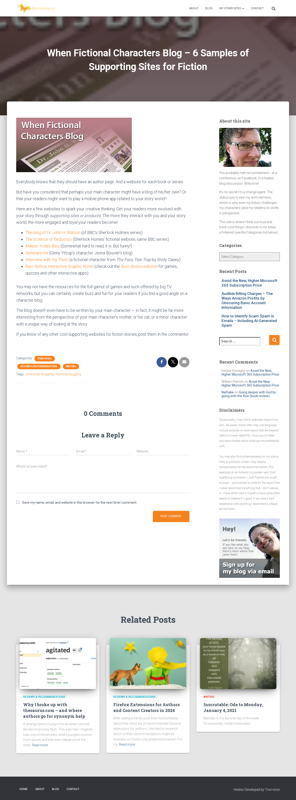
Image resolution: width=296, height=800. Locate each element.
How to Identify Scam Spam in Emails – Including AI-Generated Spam (249, 321)
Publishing (45, 358)
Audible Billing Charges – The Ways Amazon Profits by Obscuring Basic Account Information (247, 300)
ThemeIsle (272, 789)
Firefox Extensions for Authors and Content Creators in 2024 (146, 707)
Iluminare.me (36, 252)
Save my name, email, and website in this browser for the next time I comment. (79, 502)
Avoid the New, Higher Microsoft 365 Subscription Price (249, 283)
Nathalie (228, 392)
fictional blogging (68, 374)
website (139, 266)
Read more (40, 745)
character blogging (40, 374)
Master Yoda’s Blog (42, 245)
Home (24, 789)
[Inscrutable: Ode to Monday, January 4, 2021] (238, 663)
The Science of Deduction (48, 239)
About (193, 8)
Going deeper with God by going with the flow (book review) (249, 394)
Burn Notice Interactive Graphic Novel (59, 266)
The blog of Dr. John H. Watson (52, 232)
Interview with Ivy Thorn (46, 259)
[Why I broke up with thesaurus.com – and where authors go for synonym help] (58, 663)
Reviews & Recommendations (39, 366)
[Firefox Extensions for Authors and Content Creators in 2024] (148, 663)
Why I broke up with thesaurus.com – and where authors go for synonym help (54, 710)
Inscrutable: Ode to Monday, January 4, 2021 (233, 707)
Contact (257, 8)
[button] (243, 8)
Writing (71, 366)
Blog (209, 8)
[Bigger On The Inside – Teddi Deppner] (36, 8)
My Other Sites (230, 8)
